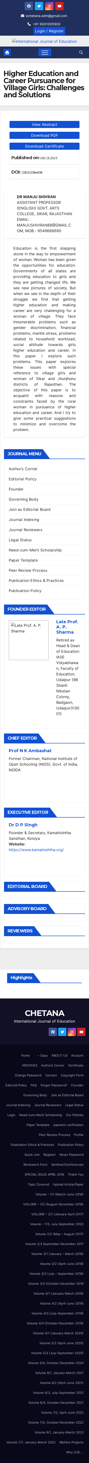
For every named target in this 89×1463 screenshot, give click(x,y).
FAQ (34, 1085)
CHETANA (44, 1013)
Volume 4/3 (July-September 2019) (58, 1313)
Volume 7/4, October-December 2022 (56, 1422)
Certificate (76, 1065)
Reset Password (72, 1154)
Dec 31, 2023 (48, 158)
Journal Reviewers (25, 529)
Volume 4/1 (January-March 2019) (58, 1293)
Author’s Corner (23, 468)
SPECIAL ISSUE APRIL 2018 (44, 1174)
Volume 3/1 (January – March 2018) (57, 1254)
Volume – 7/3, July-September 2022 (57, 1224)
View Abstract (44, 124)
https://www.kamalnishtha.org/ (36, 849)
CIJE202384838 (32, 172)
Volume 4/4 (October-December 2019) (55, 1323)
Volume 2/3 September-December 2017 (54, 1244)
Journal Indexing (24, 519)
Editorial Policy (23, 479)
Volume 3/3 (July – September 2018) (56, 1273)
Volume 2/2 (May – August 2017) (59, 1234)
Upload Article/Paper (68, 1184)
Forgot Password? (54, 1085)
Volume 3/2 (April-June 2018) (62, 1264)
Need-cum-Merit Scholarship (35, 550)
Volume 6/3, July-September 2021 (58, 1393)
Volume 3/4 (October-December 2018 (56, 1283)
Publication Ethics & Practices (36, 580)
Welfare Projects (71, 1442)
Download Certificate (44, 146)
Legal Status (20, 539)
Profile (79, 1135)
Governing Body (23, 499)
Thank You (76, 1174)
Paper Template (23, 560)
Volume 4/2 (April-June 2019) (62, 1303)
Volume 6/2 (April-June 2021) (62, 1383)
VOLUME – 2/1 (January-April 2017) (57, 1214)
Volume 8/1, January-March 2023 (59, 1432)
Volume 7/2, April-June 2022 (62, 1412)
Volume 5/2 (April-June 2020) (61, 1343)
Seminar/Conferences (67, 1164)
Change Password (28, 1075)
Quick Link (32, 1154)
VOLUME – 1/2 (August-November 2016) (53, 1204)
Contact (51, 1075)
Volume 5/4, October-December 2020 (56, 1363)
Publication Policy (25, 590)
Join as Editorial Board (30, 509)
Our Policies (75, 1115)
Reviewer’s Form (35, 1164)
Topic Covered (38, 1184)
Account (77, 1055)
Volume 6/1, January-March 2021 (59, 1373)
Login (11, 1115)
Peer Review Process (28, 570)
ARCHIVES (29, 1065)
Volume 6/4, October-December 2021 (56, 1402)
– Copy (42, 1055)
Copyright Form (72, 1075)
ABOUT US (59, 1055)
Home (25, 1055)
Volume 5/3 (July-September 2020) (57, 1353)
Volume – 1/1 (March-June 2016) (60, 1194)
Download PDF (44, 135)
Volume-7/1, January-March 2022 (31, 1442)
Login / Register (49, 31)
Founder (16, 489)
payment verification (68, 1125)
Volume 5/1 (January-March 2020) (58, 1333)
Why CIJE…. (75, 1452)
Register (49, 1154)
